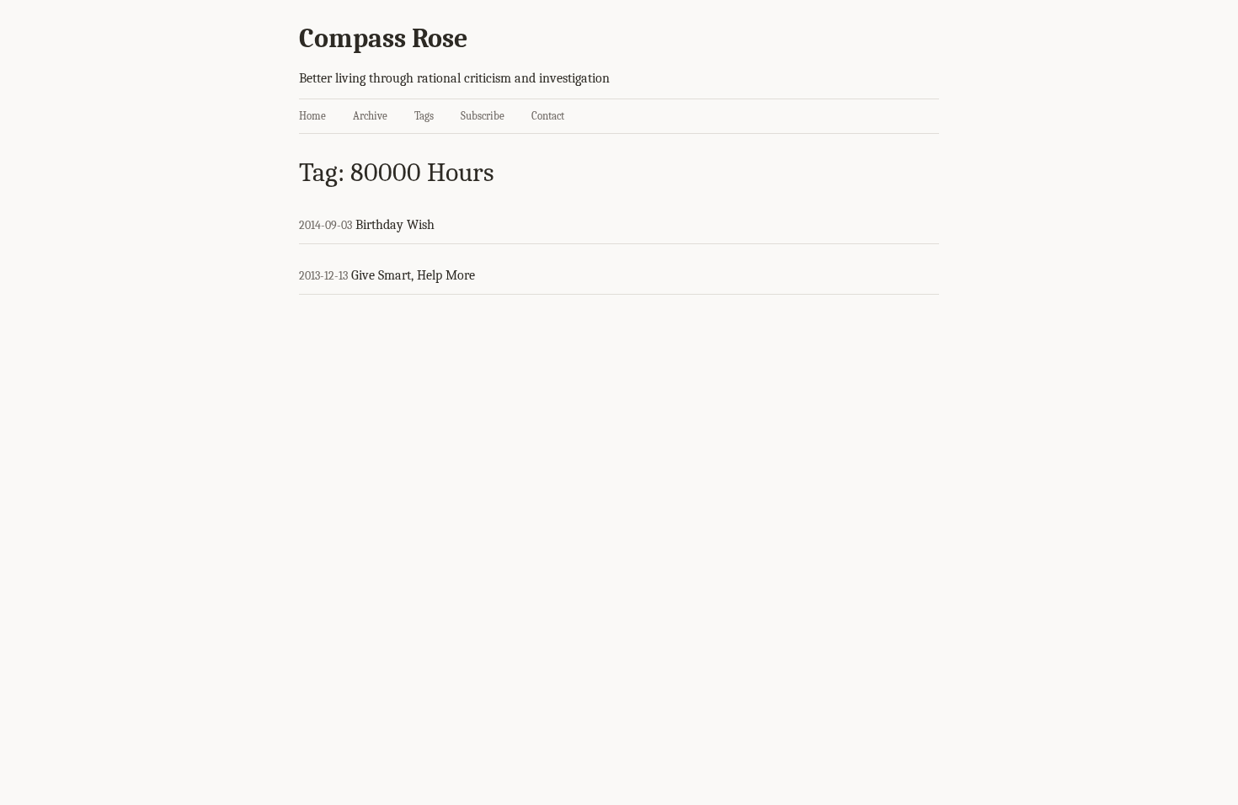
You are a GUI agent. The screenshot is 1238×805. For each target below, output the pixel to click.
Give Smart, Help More (413, 275)
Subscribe (482, 115)
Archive (370, 115)
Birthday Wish (395, 224)
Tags (424, 115)
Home (312, 115)
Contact (547, 115)
